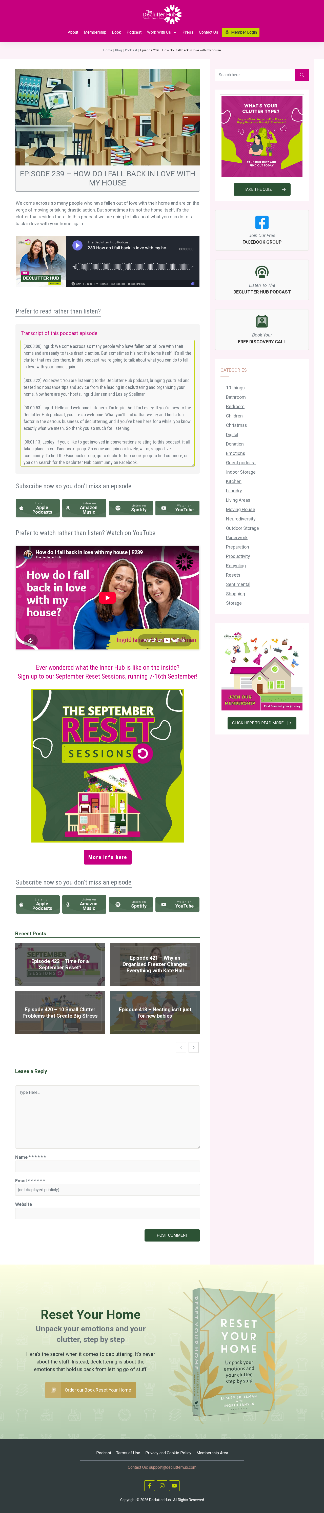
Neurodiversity (241, 518)
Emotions (235, 453)
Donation (235, 444)
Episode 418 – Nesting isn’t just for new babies (155, 1012)
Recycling (236, 565)
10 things (235, 387)
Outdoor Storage (242, 528)
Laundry (234, 490)
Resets (233, 575)
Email (30, 1180)
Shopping (235, 593)
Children (234, 415)
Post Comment (172, 1235)
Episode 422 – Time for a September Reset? (60, 964)
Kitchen (233, 481)
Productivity (238, 556)
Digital (232, 434)
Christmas (236, 425)
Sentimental (238, 584)
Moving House (240, 509)
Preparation (237, 547)
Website (23, 1204)
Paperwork (237, 537)
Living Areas (238, 500)
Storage (234, 603)
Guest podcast (241, 462)
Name (30, 1157)
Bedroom (235, 406)
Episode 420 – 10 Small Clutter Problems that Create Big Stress (60, 1012)
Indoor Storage (241, 472)
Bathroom (236, 397)
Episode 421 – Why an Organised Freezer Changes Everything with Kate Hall (155, 964)
